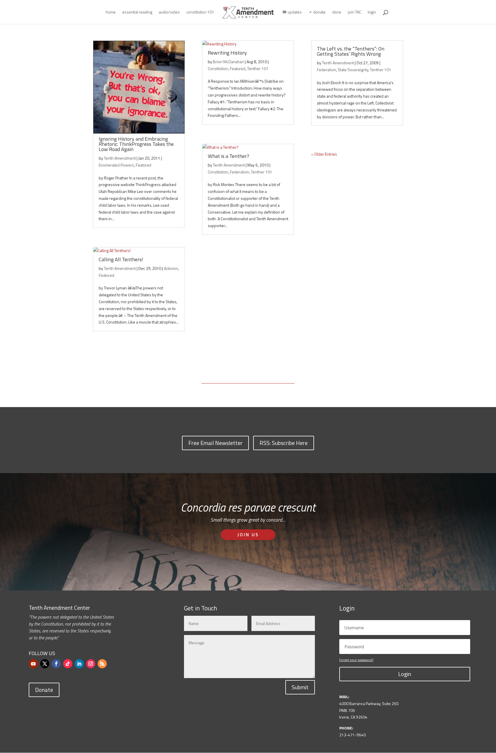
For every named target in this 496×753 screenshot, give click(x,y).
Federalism (239, 172)
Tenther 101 (257, 68)
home (111, 12)
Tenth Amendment (120, 158)
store (336, 12)
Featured (143, 165)
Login (404, 673)
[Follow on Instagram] (90, 663)
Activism (171, 268)
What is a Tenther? (228, 156)
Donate (44, 689)
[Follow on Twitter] (44, 663)
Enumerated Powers (116, 165)
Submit (300, 687)
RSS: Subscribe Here (283, 442)
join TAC (354, 12)
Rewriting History (227, 53)
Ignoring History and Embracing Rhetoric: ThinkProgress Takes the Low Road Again (136, 144)
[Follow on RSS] (102, 663)
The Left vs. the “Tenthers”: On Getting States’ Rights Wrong (350, 51)
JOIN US (248, 534)
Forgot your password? (356, 660)
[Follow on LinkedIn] (79, 663)
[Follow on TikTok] (67, 663)
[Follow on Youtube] (33, 663)
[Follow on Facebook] (56, 663)
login (372, 12)
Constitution (218, 68)
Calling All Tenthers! (121, 259)
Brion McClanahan (228, 62)
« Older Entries (324, 154)
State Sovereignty (353, 70)
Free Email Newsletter (215, 442)
